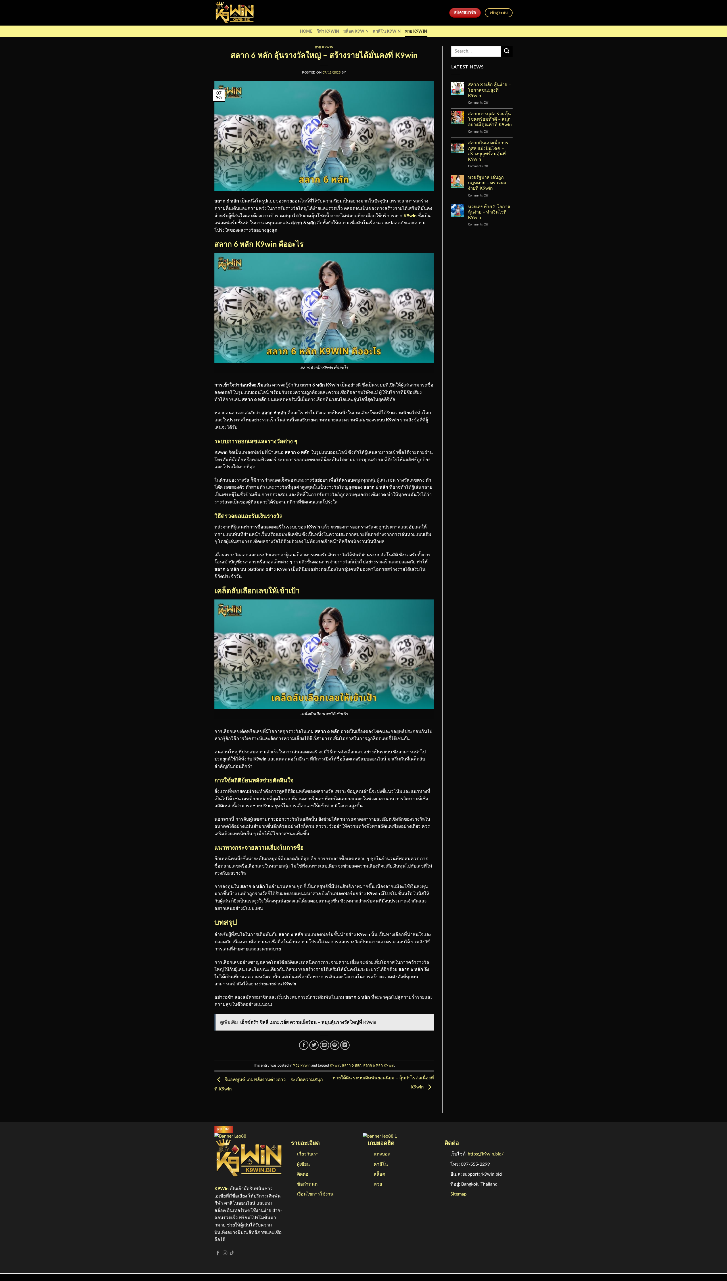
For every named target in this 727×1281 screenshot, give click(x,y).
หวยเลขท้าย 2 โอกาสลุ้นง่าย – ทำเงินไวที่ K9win (489, 212)
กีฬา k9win (327, 31)
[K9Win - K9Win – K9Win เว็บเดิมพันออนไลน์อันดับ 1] (242, 13)
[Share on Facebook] (303, 1045)
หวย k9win (416, 31)
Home (306, 31)
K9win (410, 216)
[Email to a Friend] (324, 1045)
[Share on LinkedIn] (345, 1045)
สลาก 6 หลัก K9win (378, 1065)
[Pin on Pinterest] (334, 1045)
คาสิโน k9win (387, 31)
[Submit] (507, 51)
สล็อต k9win (356, 31)
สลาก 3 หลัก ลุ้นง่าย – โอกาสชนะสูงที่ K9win (489, 90)
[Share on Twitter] (314, 1045)
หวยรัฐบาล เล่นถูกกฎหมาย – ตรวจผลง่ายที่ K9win (487, 183)
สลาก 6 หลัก (352, 1065)
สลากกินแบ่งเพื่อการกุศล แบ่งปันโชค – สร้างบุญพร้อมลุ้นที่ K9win (488, 151)
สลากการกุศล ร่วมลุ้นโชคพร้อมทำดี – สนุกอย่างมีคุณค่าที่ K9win (490, 119)
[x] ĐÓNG (223, 1129)
